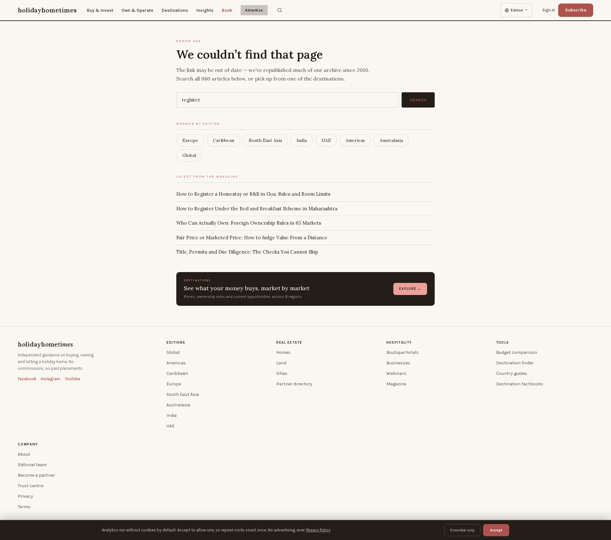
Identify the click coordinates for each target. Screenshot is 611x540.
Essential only (462, 530)
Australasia (391, 140)
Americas (355, 140)
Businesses (398, 363)
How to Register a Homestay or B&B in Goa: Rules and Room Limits (253, 194)
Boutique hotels (402, 352)
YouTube (72, 378)
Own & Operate (137, 10)
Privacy (25, 496)
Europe (190, 140)
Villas (281, 373)
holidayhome (45, 344)
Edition (519, 10)
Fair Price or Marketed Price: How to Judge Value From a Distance (251, 238)
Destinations (175, 10)
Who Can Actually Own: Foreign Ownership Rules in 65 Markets (248, 223)
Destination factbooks (519, 384)
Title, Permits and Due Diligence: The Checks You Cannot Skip (247, 252)
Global (189, 155)
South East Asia (265, 140)
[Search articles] (280, 10)
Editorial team (32, 464)
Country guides (511, 373)
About (24, 454)
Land (281, 363)
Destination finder (515, 363)
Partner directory (294, 384)
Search (418, 100)
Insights (205, 10)
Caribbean (223, 140)
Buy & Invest (100, 10)
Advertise (254, 10)
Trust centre (30, 485)
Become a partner (36, 475)
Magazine (396, 384)
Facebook (27, 378)
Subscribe (575, 10)
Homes (283, 352)
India (302, 140)
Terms (24, 506)
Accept (496, 530)
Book (227, 10)
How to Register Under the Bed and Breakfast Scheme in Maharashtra (256, 209)
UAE (326, 140)
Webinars (396, 373)
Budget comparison (516, 352)
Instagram (50, 378)
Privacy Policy (318, 530)
